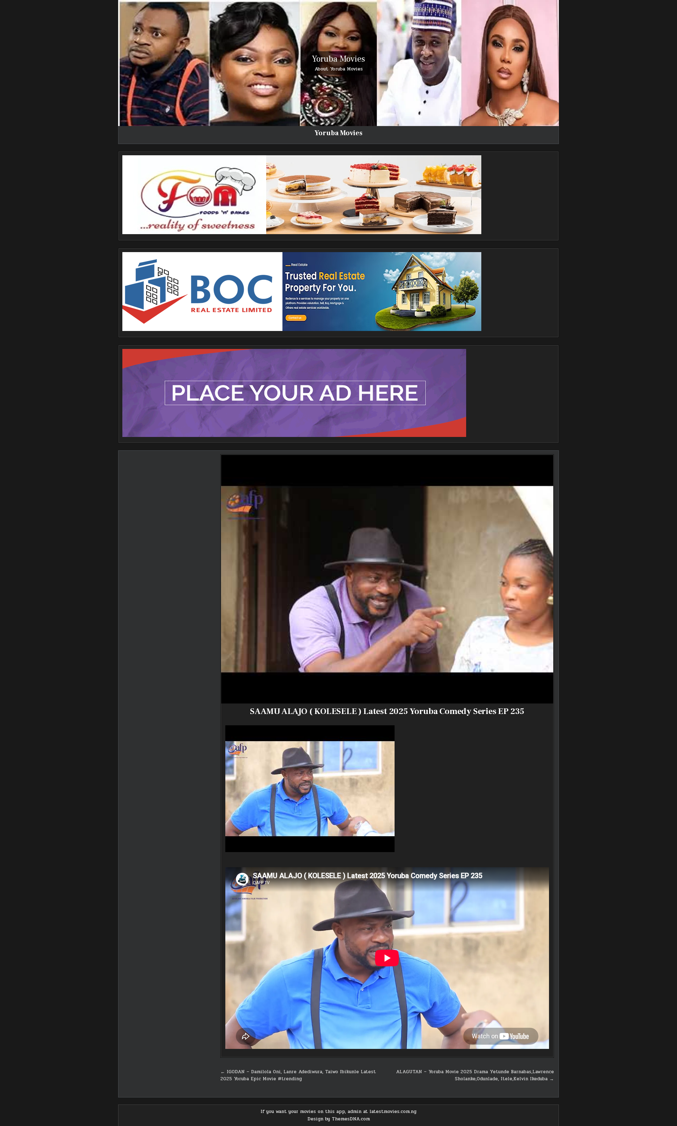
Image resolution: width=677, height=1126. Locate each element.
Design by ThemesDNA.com (338, 1118)
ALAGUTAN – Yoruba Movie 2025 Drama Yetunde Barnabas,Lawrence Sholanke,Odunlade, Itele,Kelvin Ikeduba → (475, 1075)
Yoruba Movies (338, 58)
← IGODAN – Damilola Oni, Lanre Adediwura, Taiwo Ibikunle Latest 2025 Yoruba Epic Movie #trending (298, 1075)
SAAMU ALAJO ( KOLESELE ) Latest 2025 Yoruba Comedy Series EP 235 (387, 711)
